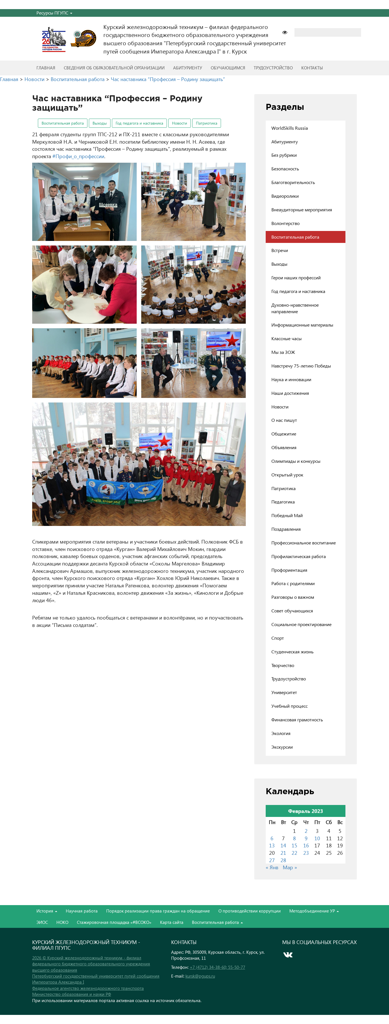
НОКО (62, 922)
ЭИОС (42, 922)
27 (272, 860)
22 (294, 852)
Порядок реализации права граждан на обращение (158, 911)
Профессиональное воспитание (303, 543)
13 (272, 845)
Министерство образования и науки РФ (71, 994)
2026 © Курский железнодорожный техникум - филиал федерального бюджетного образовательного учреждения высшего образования (91, 964)
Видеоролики (285, 196)
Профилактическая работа (298, 556)
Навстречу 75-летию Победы (301, 366)
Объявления (283, 447)
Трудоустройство (273, 68)
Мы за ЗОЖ (283, 352)
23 (306, 852)
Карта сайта (171, 922)
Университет (284, 692)
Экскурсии (282, 747)
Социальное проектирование (301, 624)
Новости (179, 123)
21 (283, 852)
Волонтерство (285, 223)
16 (306, 845)
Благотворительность (293, 182)
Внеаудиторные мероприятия (301, 209)
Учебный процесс (289, 706)
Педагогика (283, 502)
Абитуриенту (187, 68)
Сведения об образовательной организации (114, 68)
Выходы (100, 123)
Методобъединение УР (312, 911)
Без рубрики (284, 155)
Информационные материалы (302, 325)
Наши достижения (290, 393)
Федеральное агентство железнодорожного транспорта (88, 988)
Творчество (282, 665)
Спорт (277, 638)
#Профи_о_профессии (78, 156)
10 (317, 838)
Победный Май (287, 515)
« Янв (272, 867)
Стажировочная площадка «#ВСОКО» (114, 922)
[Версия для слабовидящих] (287, 31)
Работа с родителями (293, 583)
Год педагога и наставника (139, 123)
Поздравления (286, 529)
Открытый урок (287, 475)
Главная (45, 68)
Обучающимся (228, 68)
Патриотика (206, 123)
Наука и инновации (291, 379)
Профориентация (289, 570)
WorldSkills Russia (289, 128)
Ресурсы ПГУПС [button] (52, 13)
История (45, 911)
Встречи (279, 250)
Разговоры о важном (292, 597)
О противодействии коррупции (249, 911)
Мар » (290, 867)
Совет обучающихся (292, 611)
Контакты (312, 68)
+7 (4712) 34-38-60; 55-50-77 (217, 967)
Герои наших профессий (296, 277)
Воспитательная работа (63, 123)
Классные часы (286, 338)
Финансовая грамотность (297, 719)
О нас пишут (284, 420)
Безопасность (285, 169)
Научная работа (82, 911)
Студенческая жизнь (292, 652)
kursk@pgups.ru (200, 976)
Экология (280, 733)
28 (283, 860)
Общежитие (283, 434)
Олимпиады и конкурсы (295, 461)
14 (283, 845)
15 (294, 845)
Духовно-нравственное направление (295, 308)
